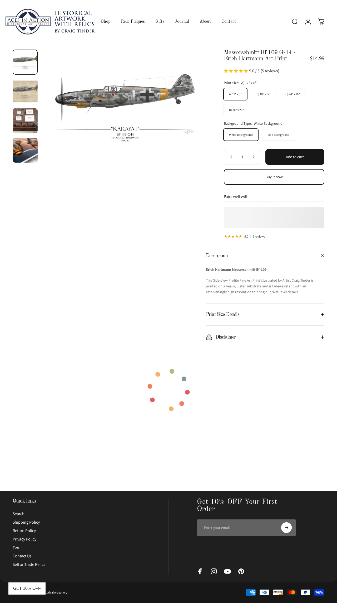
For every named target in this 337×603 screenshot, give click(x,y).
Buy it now (274, 176)
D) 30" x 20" (236, 110)
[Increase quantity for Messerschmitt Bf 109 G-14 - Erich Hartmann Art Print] (255, 157)
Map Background (278, 135)
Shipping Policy (26, 522)
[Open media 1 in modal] (125, 108)
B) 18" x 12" (263, 94)
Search (18, 514)
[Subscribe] (286, 527)
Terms (18, 547)
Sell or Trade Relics (29, 564)
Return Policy (24, 530)
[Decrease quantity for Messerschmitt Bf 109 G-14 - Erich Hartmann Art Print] (230, 157)
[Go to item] (25, 62)
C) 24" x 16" (292, 94)
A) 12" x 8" (235, 94)
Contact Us (22, 556)
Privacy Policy (24, 539)
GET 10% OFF (27, 588)
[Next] (194, 108)
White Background (241, 135)
